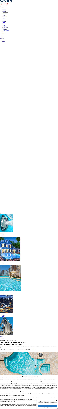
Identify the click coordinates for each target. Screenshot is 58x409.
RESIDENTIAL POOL (4, 13)
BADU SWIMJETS (2, 233)
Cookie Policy (44, 407)
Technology (4, 10)
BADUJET (4, 11)
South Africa (3, 41)
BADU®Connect (5, 12)
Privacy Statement (47, 407)
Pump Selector (5, 29)
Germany (3, 40)
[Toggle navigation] (0, 6)
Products (3, 7)
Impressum (51, 407)
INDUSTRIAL (3, 23)
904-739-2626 (4, 33)
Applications (4, 21)
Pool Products (5, 26)
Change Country (2, 38)
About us (3, 31)
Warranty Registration (6, 30)
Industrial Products (5, 27)
